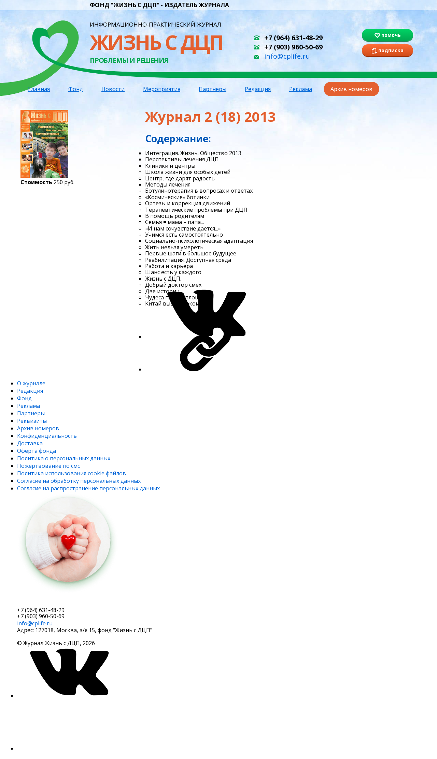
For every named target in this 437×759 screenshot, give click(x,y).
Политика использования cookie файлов (71, 473)
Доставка (30, 443)
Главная (39, 89)
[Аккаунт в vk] (68, 695)
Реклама (300, 89)
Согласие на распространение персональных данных (88, 488)
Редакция (258, 89)
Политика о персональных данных (63, 458)
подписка (42, 601)
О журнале (31, 383)
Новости (113, 89)
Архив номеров (351, 89)
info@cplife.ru (287, 56)
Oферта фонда (36, 451)
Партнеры (212, 89)
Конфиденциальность (47, 436)
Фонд (75, 89)
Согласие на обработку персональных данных (79, 481)
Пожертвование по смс (48, 466)
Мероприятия (161, 89)
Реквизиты (32, 421)
